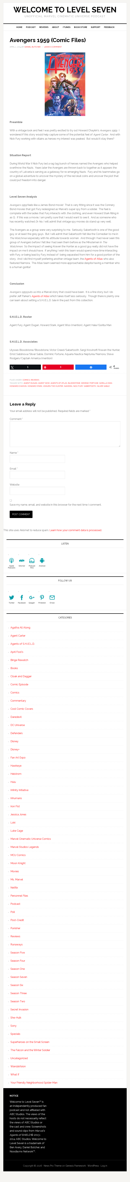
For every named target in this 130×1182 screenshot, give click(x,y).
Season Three (18, 993)
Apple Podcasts (11, 567)
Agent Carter (17, 635)
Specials (15, 1033)
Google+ (32, 603)
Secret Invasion (19, 1009)
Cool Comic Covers (21, 708)
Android (42, 566)
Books (14, 668)
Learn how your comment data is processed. (75, 530)
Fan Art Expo (18, 757)
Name (14, 452)
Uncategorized (19, 1058)
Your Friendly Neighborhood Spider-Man (33, 1082)
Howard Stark (35, 386)
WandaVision (18, 1066)
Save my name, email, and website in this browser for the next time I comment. (55, 504)
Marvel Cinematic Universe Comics (30, 838)
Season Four (17, 960)
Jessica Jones (18, 814)
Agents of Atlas (93, 258)
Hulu (13, 781)
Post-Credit (17, 920)
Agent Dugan (30, 383)
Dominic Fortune (89, 383)
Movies (14, 871)
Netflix (14, 887)
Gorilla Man (105, 383)
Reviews (35, 380)
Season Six (16, 985)
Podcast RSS (32, 567)
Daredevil (16, 716)
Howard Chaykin (18, 386)
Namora (68, 386)
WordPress (93, 1165)
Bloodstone (74, 383)
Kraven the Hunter (53, 386)
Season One (17, 968)
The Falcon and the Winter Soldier (30, 1050)
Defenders (16, 733)
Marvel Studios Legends (24, 846)
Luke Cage (16, 830)
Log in (104, 1165)
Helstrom (15, 773)
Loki (12, 822)
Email (14, 468)
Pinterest (42, 603)
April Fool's (16, 651)
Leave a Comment (53, 47)
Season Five (17, 952)
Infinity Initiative (19, 790)
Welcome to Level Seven (65, 9)
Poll (12, 912)
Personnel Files (19, 895)
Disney (14, 741)
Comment (16, 419)
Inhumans (16, 798)
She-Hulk (15, 1017)
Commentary (18, 700)
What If (14, 1074)
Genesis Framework (75, 1165)
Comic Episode (19, 684)
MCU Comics (18, 855)
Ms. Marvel (16, 879)
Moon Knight (18, 863)
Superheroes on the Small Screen (29, 1042)
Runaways (16, 944)
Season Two (17, 1001)
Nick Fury (78, 386)
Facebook (22, 603)
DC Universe (17, 725)
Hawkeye (15, 765)
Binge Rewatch (19, 660)
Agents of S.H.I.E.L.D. (22, 643)
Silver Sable (103, 386)
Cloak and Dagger (21, 676)
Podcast (15, 903)
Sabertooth (90, 386)
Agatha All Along (20, 627)
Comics (26, 380)
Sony (13, 1025)
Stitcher (22, 566)
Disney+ (15, 749)
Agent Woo (44, 383)
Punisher (15, 928)
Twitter (11, 603)
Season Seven (18, 977)
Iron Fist (15, 806)
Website (14, 484)
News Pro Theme (53, 1165)
